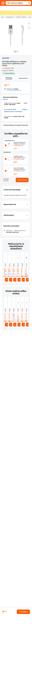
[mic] (29, 3)
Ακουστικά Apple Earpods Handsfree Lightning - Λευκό (19, 169)
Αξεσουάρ (9, 230)
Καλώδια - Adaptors (21, 17)
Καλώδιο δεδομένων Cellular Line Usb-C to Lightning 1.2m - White (9, 310)
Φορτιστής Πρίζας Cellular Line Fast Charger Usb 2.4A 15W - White (22, 265)
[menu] (3, 3)
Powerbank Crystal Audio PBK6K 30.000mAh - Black (26, 265)
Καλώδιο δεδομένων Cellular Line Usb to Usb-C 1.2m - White (14, 265)
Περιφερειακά (9, 17)
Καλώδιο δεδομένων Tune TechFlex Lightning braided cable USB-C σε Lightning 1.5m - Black (26, 310)
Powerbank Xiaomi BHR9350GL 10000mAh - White (18, 265)
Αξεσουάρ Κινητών (20, 230)
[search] (8, 3)
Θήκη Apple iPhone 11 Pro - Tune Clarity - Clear (18, 310)
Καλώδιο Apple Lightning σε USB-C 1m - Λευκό (20, 158)
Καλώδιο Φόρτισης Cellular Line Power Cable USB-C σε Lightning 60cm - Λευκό (5, 310)
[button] (16, 192)
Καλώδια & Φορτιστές (12, 232)
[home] (2, 17)
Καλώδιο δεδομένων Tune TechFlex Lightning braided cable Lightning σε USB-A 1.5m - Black (22, 310)
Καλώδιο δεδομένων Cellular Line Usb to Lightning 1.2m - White (20, 144)
